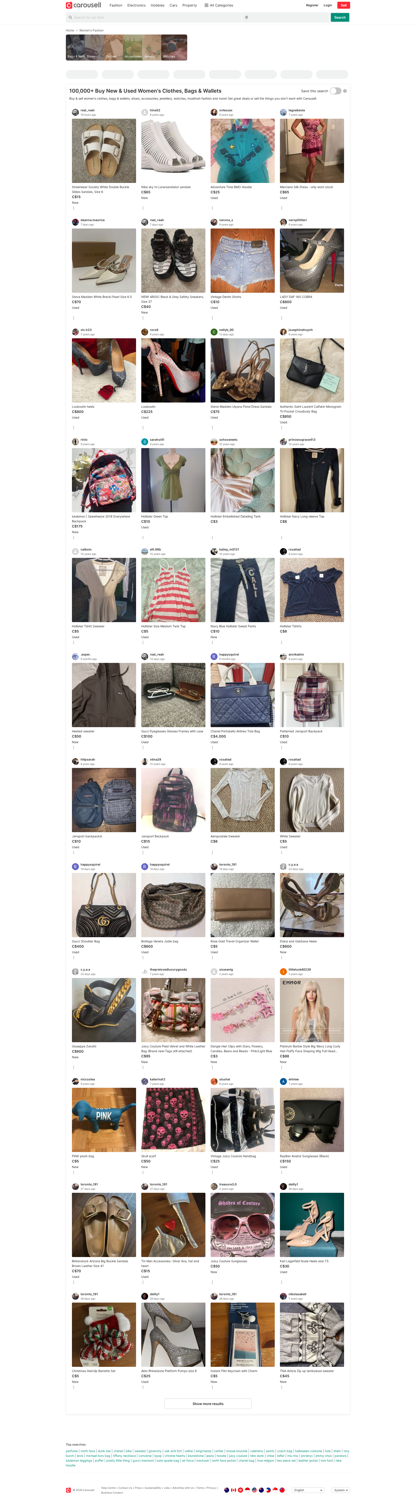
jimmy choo (324, 1456)
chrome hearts (175, 1456)
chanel (118, 1451)
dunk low (104, 1451)
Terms (200, 1487)
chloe (270, 1456)
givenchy (155, 1451)
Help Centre (108, 1487)
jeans (210, 1456)
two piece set (286, 1460)
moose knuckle (236, 1451)
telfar (280, 1456)
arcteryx (307, 1456)
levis (80, 1456)
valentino (256, 1451)
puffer (99, 1460)
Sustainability (153, 1487)
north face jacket (224, 1460)
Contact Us (125, 1487)
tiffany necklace (124, 1456)
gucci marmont (143, 1460)
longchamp (203, 1451)
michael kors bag (98, 1456)
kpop (158, 1456)
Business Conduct (112, 1492)
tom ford (327, 1460)
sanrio (270, 1451)
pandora (340, 1456)
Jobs (167, 1487)
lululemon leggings (79, 1460)
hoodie (221, 1456)
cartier (218, 1451)
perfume (72, 1451)
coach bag (284, 1451)
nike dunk (257, 1456)
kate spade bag (168, 1460)
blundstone (196, 1456)
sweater (140, 1451)
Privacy (211, 1487)
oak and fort (173, 1451)
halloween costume (308, 1451)
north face (88, 1451)
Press (138, 1487)
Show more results (208, 1404)
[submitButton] (340, 17)
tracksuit (203, 1460)
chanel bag (246, 1460)
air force (188, 1460)
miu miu (292, 1456)
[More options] (73, 208)
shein (337, 1451)
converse (145, 1456)
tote (328, 1451)
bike (129, 1451)
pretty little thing (118, 1460)
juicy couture (238, 1456)
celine (189, 1451)
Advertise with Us (183, 1487)
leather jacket (308, 1460)
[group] (208, 48)
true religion (265, 1460)
